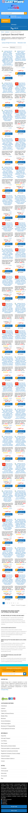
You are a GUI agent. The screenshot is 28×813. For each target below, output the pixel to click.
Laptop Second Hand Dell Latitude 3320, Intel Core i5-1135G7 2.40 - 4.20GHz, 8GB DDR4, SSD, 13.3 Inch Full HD (20, 235)
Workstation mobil (22, 42)
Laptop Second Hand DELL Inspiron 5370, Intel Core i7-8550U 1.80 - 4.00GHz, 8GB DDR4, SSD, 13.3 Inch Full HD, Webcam (20, 123)
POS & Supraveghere (6, 723)
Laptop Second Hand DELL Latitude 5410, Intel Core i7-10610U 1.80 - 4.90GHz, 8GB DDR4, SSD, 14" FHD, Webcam (20, 561)
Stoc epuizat (4, 775)
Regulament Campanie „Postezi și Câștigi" (10, 753)
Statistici (4, 802)
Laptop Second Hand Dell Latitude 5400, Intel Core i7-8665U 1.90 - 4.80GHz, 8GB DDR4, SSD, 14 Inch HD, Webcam (20, 532)
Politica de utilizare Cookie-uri (7, 758)
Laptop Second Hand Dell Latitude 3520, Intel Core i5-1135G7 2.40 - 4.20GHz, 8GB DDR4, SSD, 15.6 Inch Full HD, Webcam (7, 369)
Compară (8, 80)
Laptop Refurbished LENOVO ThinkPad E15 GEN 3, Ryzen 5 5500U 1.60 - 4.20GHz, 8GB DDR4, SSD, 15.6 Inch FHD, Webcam (20, 65)
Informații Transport (5, 738)
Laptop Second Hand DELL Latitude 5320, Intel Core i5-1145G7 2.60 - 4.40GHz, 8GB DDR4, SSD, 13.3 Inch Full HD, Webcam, (7, 506)
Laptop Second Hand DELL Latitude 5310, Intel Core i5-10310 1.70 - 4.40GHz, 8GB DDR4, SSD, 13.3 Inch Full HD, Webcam (7, 423)
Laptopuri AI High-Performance (9, 42)
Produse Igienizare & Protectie (8, 728)
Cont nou (19, 17)
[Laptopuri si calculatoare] (10, 695)
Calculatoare (4, 705)
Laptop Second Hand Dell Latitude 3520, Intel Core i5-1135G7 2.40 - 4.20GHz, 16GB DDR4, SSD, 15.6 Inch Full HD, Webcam (20, 343)
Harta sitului (3, 773)
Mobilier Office (4, 716)
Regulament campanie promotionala (9, 751)
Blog (2, 778)
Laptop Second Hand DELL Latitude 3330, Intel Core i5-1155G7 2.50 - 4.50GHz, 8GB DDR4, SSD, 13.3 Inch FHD (20, 261)
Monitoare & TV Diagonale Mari (8, 726)
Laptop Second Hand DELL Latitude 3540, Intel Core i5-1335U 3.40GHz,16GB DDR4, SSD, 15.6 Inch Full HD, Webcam (20, 369)
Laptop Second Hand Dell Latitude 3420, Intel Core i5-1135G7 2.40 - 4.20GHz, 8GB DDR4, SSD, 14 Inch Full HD (20, 288)
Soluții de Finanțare (5, 756)
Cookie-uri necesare (7, 799)
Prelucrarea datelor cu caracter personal (10, 748)
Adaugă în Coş (8, 78)
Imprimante (3, 711)
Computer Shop (4, 689)
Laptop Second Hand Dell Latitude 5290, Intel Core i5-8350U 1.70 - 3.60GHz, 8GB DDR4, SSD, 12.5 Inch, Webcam (20, 395)
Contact (3, 761)
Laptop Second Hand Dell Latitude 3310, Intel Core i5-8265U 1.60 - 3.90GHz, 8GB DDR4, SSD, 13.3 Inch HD (7, 235)
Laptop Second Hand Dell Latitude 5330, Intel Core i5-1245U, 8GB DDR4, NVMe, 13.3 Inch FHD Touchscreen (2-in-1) (20, 503)
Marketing (5, 803)
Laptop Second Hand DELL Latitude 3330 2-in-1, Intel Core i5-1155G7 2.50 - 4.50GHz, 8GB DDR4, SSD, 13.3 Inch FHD (7, 263)
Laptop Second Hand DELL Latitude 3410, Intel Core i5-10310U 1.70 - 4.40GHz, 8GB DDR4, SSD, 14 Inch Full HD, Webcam (7, 290)
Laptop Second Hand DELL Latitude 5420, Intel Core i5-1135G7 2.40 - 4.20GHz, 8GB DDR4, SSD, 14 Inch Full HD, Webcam (7, 588)
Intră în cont (13, 17)
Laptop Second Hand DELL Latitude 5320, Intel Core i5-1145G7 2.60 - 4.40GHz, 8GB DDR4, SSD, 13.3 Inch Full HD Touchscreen (7, 477)
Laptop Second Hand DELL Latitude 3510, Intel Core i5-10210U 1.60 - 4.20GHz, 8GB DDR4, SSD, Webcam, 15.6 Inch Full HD (20, 317)
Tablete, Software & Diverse (7, 713)
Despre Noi (3, 735)
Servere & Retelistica (5, 721)
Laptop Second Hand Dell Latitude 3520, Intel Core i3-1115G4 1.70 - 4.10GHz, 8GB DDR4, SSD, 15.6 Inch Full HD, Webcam (7, 343)
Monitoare (3, 718)
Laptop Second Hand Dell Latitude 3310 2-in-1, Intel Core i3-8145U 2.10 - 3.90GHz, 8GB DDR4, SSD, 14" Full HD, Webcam (7, 209)
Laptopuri (3, 708)
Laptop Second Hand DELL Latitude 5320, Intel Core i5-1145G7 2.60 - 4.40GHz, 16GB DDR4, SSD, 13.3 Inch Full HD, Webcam (20, 450)
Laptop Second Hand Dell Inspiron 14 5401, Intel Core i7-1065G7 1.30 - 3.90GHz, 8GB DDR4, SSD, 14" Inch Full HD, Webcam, (20, 97)
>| (17, 603)
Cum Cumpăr (4, 743)
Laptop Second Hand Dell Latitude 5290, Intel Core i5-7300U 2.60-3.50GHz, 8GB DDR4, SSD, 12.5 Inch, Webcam (7, 395)
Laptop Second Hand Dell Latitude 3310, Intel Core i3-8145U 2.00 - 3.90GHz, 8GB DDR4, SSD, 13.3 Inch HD (20, 208)
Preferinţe (5, 800)
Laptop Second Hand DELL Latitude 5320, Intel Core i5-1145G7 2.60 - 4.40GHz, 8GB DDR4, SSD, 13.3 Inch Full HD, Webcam (20, 477)
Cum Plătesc (4, 740)
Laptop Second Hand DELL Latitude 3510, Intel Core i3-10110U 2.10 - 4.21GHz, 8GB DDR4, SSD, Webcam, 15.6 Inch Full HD (7, 317)
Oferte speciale (4, 770)
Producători (3, 768)
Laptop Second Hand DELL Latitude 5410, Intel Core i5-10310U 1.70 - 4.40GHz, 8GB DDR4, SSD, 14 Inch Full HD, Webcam (7, 561)
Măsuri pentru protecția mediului (8, 745)
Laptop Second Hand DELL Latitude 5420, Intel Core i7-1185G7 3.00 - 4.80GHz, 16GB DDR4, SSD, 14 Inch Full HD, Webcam (20, 588)
